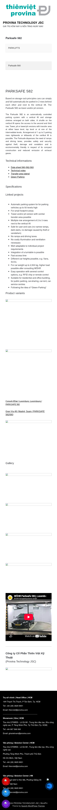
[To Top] (50, 804)
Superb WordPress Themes (33, 806)
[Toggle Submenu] (47, 48)
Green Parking (18, 176)
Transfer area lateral (20, 173)
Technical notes (18, 170)
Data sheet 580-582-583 (22, 167)
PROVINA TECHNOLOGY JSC (23, 22)
